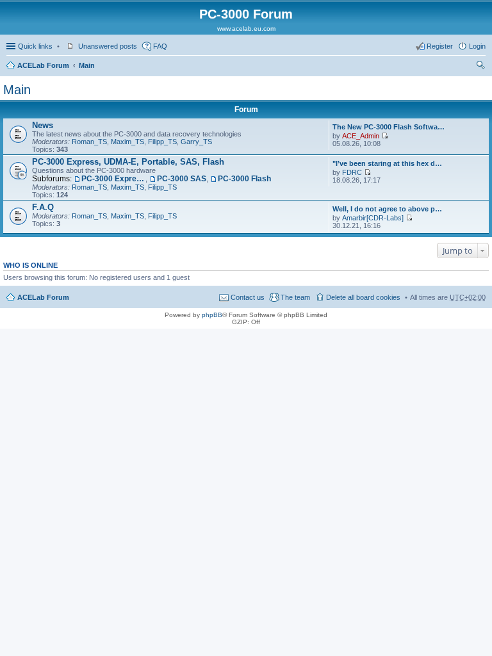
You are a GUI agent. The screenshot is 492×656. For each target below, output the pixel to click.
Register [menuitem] (440, 46)
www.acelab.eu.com (246, 28)
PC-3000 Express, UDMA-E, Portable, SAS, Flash (128, 162)
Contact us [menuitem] (248, 297)
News (42, 125)
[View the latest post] (384, 136)
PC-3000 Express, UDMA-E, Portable (113, 178)
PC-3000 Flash (244, 178)
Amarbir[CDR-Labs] (373, 218)
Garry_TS (196, 141)
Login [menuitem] (477, 46)
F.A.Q (43, 207)
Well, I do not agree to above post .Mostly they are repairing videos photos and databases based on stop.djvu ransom (388, 209)
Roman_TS (89, 141)
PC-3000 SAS (181, 178)
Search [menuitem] (480, 67)
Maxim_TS (127, 141)
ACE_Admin (360, 136)
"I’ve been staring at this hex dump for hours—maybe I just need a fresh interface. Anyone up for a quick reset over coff (388, 163)
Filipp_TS (162, 141)
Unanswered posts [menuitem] (107, 46)
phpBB (212, 314)
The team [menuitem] (295, 297)
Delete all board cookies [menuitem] (363, 297)
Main (87, 65)
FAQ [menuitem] (160, 46)
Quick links (35, 46)
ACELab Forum (43, 65)
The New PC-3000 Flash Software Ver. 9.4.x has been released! (388, 127)
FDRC (352, 172)
